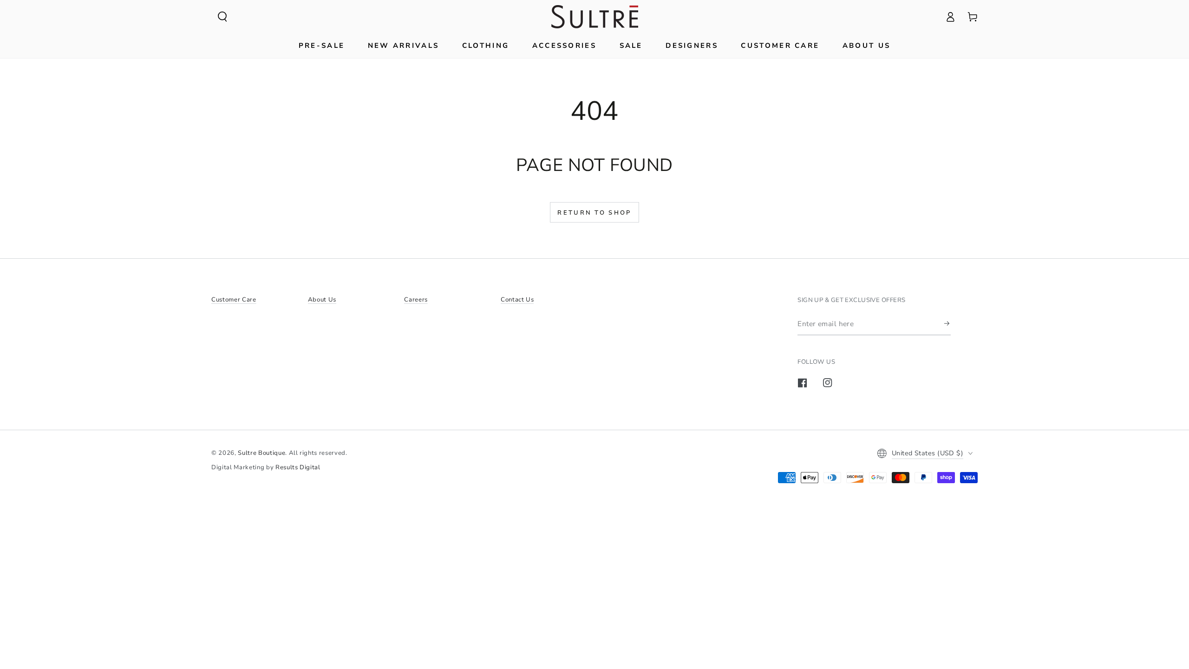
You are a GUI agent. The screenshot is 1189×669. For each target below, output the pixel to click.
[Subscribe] (947, 323)
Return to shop (594, 213)
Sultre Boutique (261, 453)
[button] (222, 17)
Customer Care (233, 299)
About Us (322, 299)
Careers (416, 299)
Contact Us (517, 299)
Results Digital (297, 467)
